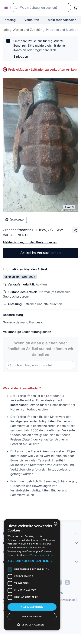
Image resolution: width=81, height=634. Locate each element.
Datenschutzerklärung (62, 599)
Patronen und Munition (62, 30)
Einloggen (21, 56)
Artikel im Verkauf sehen (40, 253)
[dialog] (32, 574)
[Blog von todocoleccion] (67, 582)
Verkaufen (31, 20)
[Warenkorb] (75, 7)
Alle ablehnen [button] (32, 616)
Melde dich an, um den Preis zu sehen (30, 242)
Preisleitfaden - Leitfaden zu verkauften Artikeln (42, 69)
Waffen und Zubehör (27, 30)
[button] (32, 561)
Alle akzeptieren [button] (32, 607)
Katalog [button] (10, 20)
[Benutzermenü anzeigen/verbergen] (5, 8)
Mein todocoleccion (62, 20)
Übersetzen (17, 219)
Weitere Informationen (42, 555)
